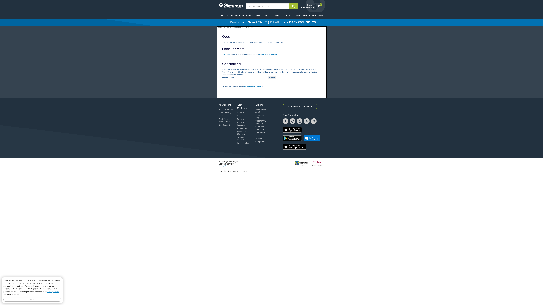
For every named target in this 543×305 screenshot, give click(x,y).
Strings (265, 15)
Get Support (224, 125)
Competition (260, 142)
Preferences (224, 116)
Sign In (311, 5)
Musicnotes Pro (226, 109)
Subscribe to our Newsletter (300, 106)
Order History (225, 113)
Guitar (230, 15)
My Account (307, 7)
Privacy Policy (243, 143)
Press (239, 116)
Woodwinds (247, 15)
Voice (237, 15)
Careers (240, 113)
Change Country (225, 166)
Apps (288, 15)
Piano (222, 15)
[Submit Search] (293, 6)
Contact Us (242, 128)
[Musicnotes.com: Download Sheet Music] (231, 6)
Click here (226, 54)
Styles (276, 15)
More (298, 16)
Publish (240, 119)
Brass (257, 15)
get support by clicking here (253, 86)
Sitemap (258, 138)
